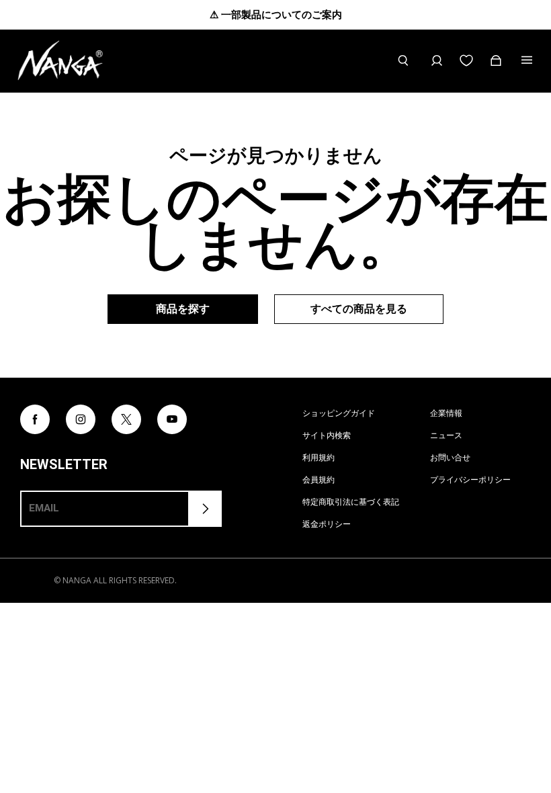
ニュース (446, 435)
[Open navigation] (528, 60)
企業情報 (446, 413)
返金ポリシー (326, 524)
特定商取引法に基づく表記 (350, 501)
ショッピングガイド (338, 413)
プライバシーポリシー (470, 479)
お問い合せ (450, 457)
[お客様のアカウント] (437, 60)
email (44, 508)
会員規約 (318, 479)
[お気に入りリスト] (466, 60)
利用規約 (318, 457)
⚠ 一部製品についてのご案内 (276, 14)
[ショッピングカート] (496, 60)
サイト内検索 (326, 435)
